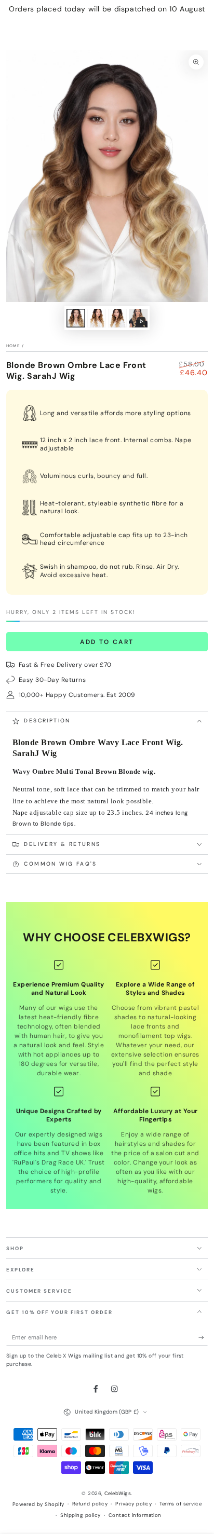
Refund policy (90, 1503)
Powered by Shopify (38, 1504)
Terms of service (180, 1503)
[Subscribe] (203, 1337)
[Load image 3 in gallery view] (117, 318)
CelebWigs (117, 1493)
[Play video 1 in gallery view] (138, 318)
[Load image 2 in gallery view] (96, 318)
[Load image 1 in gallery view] (75, 318)
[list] (107, 1077)
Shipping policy (80, 1515)
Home (13, 345)
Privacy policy (133, 1503)
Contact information (135, 1515)
